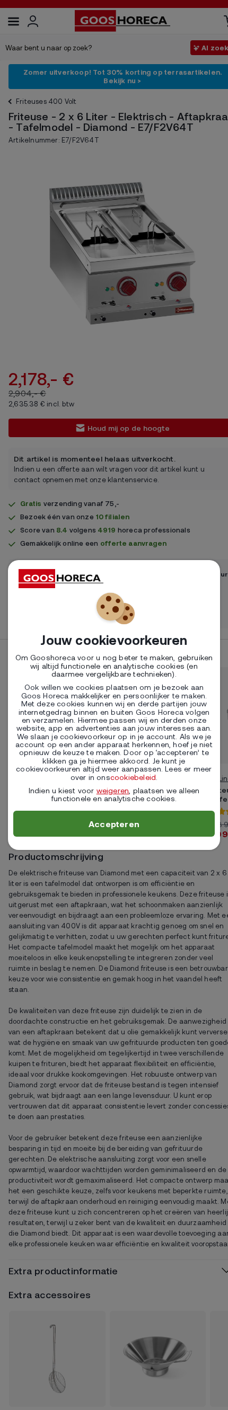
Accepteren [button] (114, 824)
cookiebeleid (133, 777)
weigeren (113, 790)
